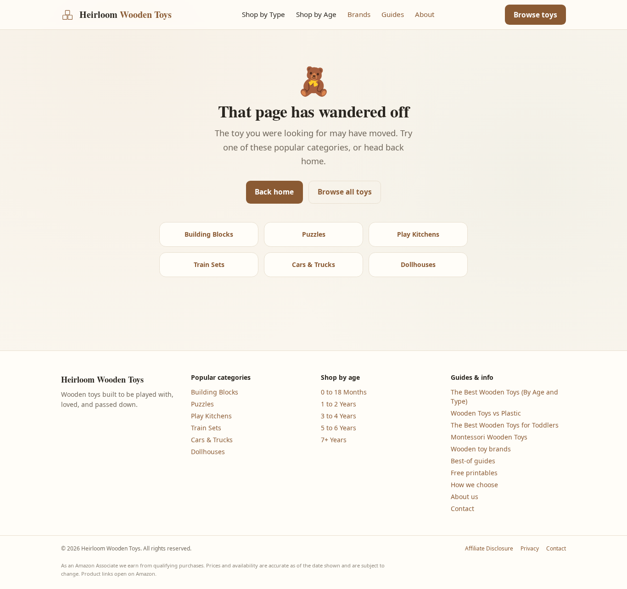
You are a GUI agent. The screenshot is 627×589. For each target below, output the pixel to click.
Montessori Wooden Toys (489, 437)
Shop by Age (316, 14)
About (424, 14)
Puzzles (313, 234)
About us (464, 496)
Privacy (530, 548)
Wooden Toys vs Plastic (486, 413)
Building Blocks (209, 234)
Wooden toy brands (481, 449)
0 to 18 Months (344, 392)
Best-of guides (473, 460)
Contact (462, 508)
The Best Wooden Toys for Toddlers (505, 425)
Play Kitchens (418, 234)
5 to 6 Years (338, 427)
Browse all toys (345, 192)
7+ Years (334, 439)
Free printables (474, 472)
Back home (274, 192)
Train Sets (209, 264)
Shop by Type (263, 14)
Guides (392, 14)
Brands (358, 14)
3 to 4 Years (338, 415)
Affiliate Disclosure (489, 548)
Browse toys (535, 15)
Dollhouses (418, 264)
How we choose (474, 484)
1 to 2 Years (338, 404)
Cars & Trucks (313, 264)
